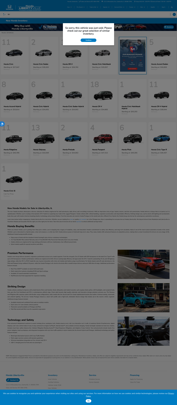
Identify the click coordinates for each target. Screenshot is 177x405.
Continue (88, 40)
